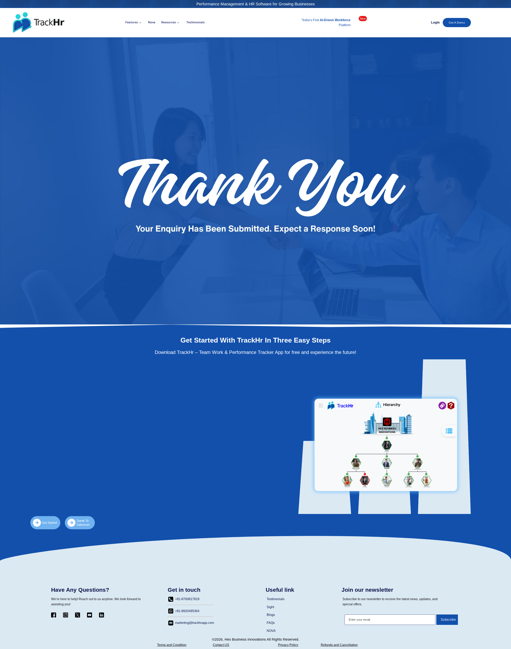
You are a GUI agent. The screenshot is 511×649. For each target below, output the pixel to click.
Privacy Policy (288, 645)
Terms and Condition (171, 645)
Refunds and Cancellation (339, 645)
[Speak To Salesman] (71, 523)
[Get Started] (37, 523)
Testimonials (195, 22)
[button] (363, 18)
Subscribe (448, 619)
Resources (168, 22)
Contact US (221, 645)
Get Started (49, 522)
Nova (151, 22)
